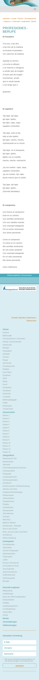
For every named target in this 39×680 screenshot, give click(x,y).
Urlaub (5, 615)
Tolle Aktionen (8, 513)
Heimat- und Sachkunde (12, 342)
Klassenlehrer (8, 462)
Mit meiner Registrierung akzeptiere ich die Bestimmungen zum (20, 660)
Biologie (6, 348)
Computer (6, 397)
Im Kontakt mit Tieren (11, 566)
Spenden (22, 318)
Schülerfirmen (8, 507)
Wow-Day (6, 519)
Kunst (5, 384)
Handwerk (7, 391)
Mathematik (7, 336)
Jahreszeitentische (10, 572)
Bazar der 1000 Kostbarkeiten (14, 597)
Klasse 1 (6, 415)
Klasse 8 (6, 437)
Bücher (6, 618)
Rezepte (6, 581)
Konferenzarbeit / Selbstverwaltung (16, 486)
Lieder (5, 560)
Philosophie (7, 406)
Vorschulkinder (8, 569)
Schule (13, 18)
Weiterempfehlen (13, 275)
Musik (5, 381)
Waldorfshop (7, 591)
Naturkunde (7, 345)
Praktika (6, 504)
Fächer (20, 18)
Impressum (31, 318)
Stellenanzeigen (10, 625)
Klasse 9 (6, 440)
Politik (5, 403)
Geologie (6, 354)
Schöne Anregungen (11, 550)
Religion (6, 369)
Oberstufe (6, 465)
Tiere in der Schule (10, 529)
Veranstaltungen (10, 622)
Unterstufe (16, 21)
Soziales (6, 517)
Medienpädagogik (10, 400)
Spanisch (7, 21)
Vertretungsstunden (10, 480)
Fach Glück (7, 372)
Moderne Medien (9, 523)
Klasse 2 (6, 418)
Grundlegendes (9, 544)
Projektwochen (8, 501)
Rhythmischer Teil (9, 458)
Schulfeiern (7, 483)
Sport (5, 378)
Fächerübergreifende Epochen (14, 468)
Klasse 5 (6, 428)
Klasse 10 (6, 443)
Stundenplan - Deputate (12, 526)
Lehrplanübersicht (10, 477)
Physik (5, 360)
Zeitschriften (7, 612)
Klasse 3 (6, 421)
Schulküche (7, 535)
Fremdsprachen (30, 18)
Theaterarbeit (8, 409)
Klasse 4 (6, 424)
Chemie (6, 357)
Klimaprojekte (8, 510)
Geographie (7, 351)
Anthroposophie (9, 471)
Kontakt (14, 318)
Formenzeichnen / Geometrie (14, 339)
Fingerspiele (7, 557)
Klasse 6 (6, 431)
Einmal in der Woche (11, 563)
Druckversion (27, 275)
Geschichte (7, 363)
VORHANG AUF (9, 575)
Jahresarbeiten (8, 498)
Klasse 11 (6, 446)
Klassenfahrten (8, 600)
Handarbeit (7, 387)
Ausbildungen (8, 594)
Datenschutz (31, 321)
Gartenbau (7, 394)
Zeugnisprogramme (10, 606)
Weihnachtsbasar (9, 538)
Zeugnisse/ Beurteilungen (13, 492)
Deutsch (6, 332)
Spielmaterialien (9, 554)
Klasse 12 (6, 449)
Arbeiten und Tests (10, 489)
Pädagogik (7, 474)
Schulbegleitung (9, 609)
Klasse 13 (6, 452)
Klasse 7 (6, 434)
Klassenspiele (8, 495)
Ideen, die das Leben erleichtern (15, 532)
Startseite (6, 18)
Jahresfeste (7, 547)
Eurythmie (7, 375)
